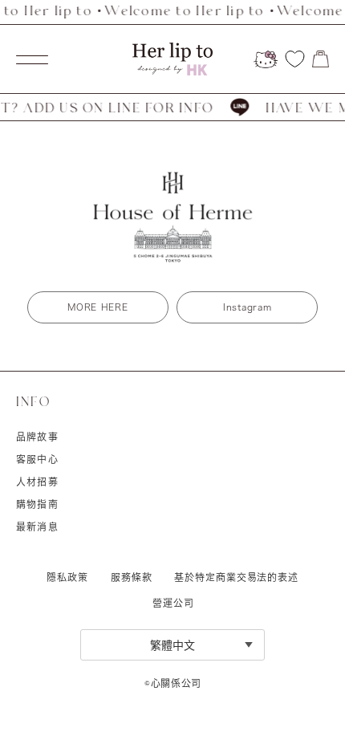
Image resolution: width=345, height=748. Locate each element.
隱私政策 (67, 577)
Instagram (247, 307)
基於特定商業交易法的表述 (236, 577)
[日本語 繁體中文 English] (172, 645)
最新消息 (37, 526)
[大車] (320, 59)
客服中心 (37, 459)
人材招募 (37, 481)
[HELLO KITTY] (266, 59)
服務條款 (131, 577)
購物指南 (37, 504)
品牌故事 (37, 436)
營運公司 (172, 603)
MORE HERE (97, 307)
